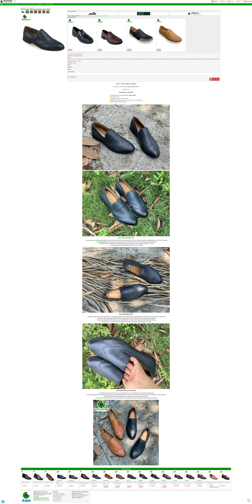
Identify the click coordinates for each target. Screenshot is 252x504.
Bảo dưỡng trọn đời (240, 1)
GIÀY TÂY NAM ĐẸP (37, 500)
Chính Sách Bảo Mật (57, 499)
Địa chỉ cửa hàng (56, 500)
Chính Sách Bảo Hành (57, 497)
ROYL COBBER (46, 499)
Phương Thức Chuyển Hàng (58, 493)
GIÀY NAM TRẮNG (46, 500)
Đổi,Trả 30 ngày (224, 1)
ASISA (41, 499)
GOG (38, 499)
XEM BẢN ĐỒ (36, 496)
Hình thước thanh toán (57, 496)
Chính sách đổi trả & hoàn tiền (59, 495)
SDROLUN (45, 498)
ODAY (41, 498)
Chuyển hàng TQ (216, 1)
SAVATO (35, 499)
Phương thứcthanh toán (232, 1)
